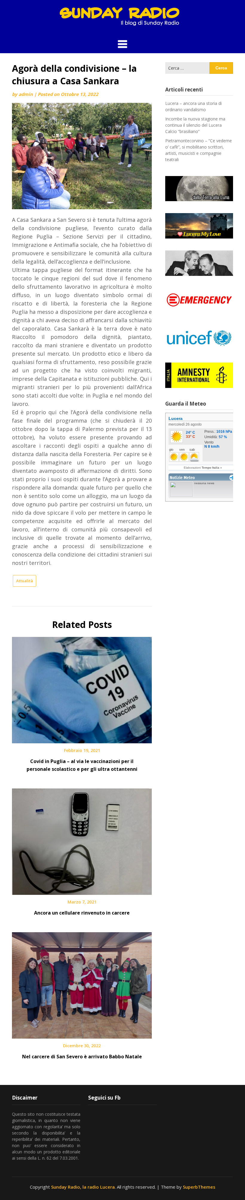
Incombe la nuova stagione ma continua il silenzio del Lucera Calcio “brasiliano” (195, 125)
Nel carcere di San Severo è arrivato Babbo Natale (82, 1056)
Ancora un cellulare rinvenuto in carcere (82, 912)
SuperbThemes (199, 1187)
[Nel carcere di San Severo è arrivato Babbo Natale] (82, 983)
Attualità (24, 580)
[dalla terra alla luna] (199, 188)
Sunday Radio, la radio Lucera (83, 1187)
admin (26, 94)
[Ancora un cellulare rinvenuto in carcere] (82, 840)
